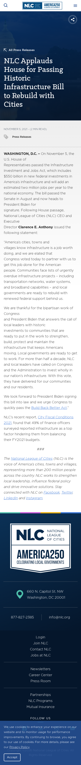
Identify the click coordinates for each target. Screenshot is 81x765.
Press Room (41, 681)
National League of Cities (32, 459)
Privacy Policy (19, 747)
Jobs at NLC (41, 655)
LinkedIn (11, 498)
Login (40, 637)
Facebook (52, 492)
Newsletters (40, 669)
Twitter (67, 492)
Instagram (34, 498)
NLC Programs (40, 701)
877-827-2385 (22, 617)
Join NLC (40, 643)
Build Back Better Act (49, 408)
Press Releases (21, 136)
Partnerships (40, 695)
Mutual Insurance (41, 707)
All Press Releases (22, 50)
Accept (12, 757)
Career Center (40, 675)
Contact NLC (40, 649)
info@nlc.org (59, 617)
